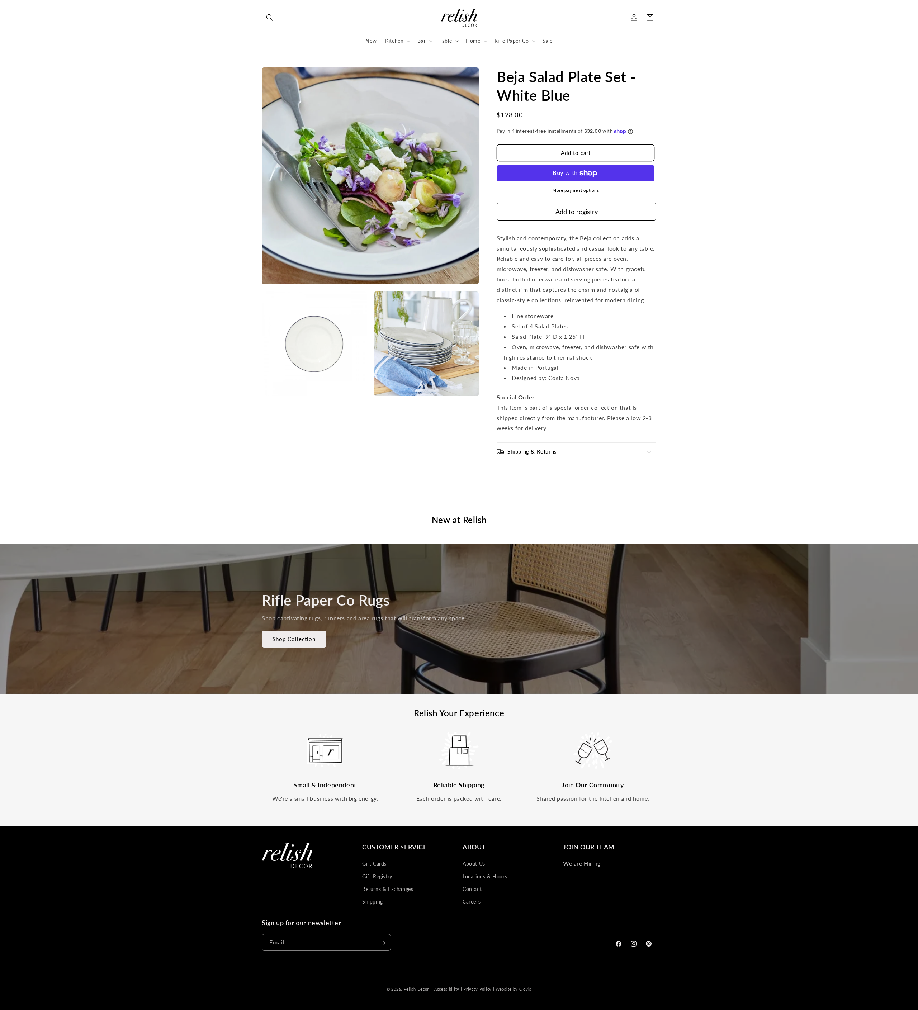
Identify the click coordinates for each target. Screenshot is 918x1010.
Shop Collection (294, 639)
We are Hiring (582, 863)
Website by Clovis (513, 989)
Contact (472, 889)
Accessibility (446, 989)
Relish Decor (416, 989)
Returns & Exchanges (387, 889)
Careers (472, 901)
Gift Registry (377, 876)
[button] (270, 17)
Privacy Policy (477, 989)
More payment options (575, 190)
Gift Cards (374, 863)
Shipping (372, 901)
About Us (474, 863)
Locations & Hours (485, 876)
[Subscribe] (383, 942)
